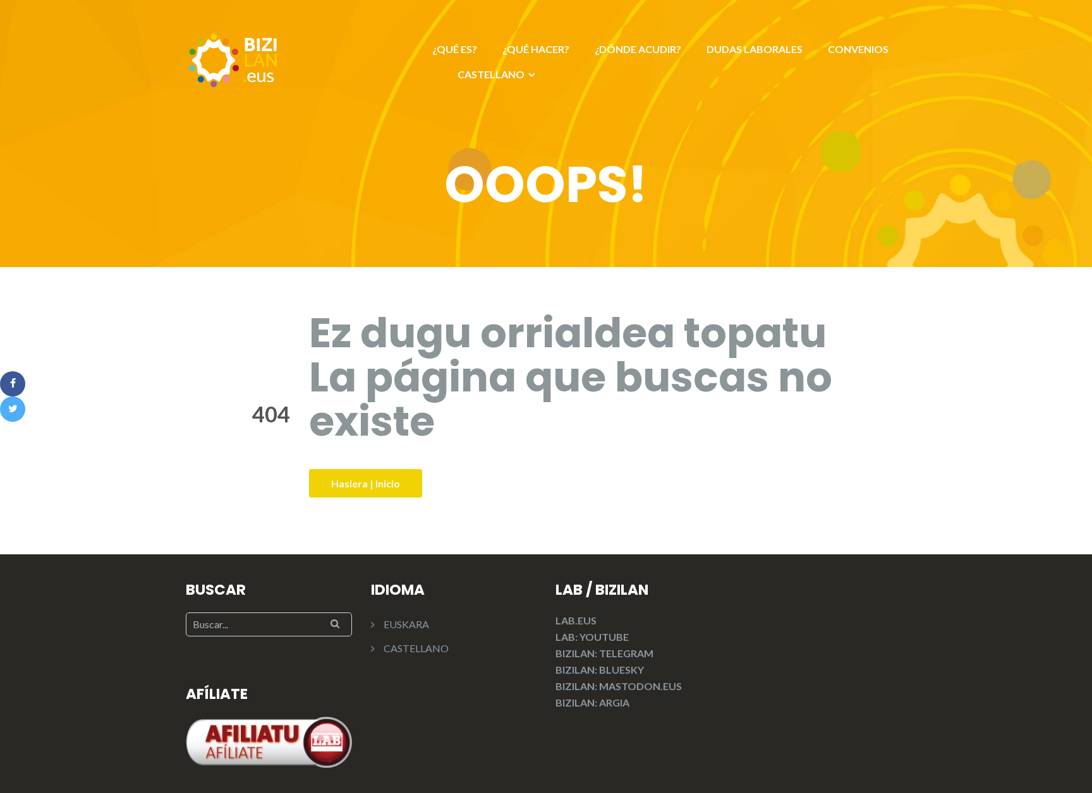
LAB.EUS (576, 620)
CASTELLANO (491, 74)
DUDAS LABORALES (755, 49)
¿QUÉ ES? (454, 49)
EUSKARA (406, 624)
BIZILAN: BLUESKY (599, 670)
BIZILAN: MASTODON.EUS (618, 686)
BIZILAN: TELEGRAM (604, 653)
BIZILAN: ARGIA (592, 702)
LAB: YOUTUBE (592, 637)
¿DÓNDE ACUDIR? (638, 49)
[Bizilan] (233, 58)
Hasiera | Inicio (365, 483)
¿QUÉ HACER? (535, 49)
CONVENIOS (858, 49)
